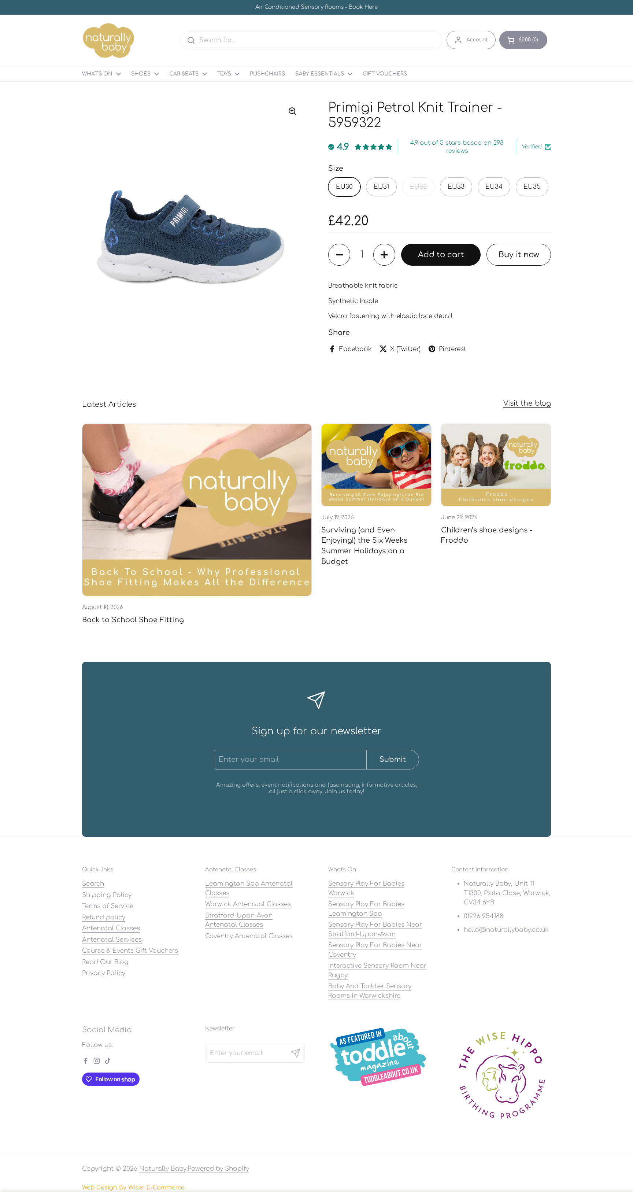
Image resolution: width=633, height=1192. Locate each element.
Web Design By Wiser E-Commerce (133, 1187)
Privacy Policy (103, 973)
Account (477, 40)
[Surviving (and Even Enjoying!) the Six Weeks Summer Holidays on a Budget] (376, 465)
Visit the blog (527, 403)
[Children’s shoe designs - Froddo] (496, 465)
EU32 (418, 186)
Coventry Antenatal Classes (249, 936)
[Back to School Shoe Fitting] (197, 510)
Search (93, 883)
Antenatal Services (112, 939)
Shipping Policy (107, 895)
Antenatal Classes (111, 928)
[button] (523, 40)
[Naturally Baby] (108, 40)
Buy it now (519, 254)
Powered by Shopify (218, 1168)
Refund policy (103, 917)
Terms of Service (107, 906)
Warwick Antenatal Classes (248, 904)
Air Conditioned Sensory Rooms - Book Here (316, 7)
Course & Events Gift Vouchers (130, 950)
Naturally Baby (162, 1168)
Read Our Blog (105, 962)
